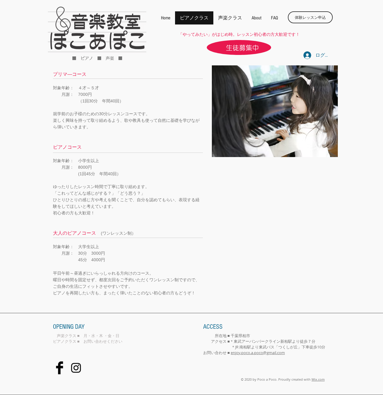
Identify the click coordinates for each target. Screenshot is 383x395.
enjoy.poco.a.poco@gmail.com (258, 352)
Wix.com (318, 379)
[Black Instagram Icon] (76, 367)
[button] (310, 17)
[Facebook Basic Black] (59, 367)
